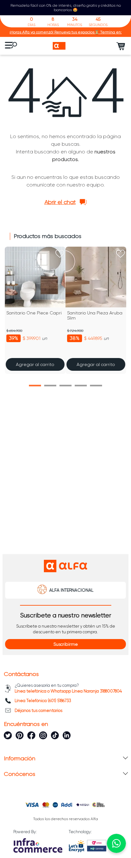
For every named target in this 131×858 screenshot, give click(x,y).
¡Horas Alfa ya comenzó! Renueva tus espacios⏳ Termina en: (66, 32)
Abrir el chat (60, 202)
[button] (35, 385)
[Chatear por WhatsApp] (116, 843)
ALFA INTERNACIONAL (71, 590)
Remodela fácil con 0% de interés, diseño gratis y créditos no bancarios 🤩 (65, 7)
